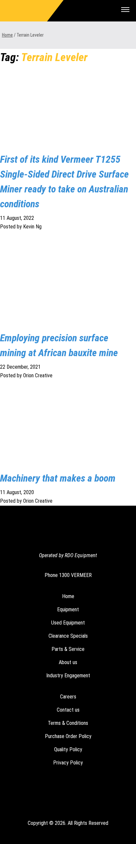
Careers (68, 696)
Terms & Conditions (68, 723)
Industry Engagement (68, 675)
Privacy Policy (68, 763)
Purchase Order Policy (68, 736)
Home (7, 35)
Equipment (68, 609)
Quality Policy (68, 749)
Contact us (68, 710)
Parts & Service (68, 649)
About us (68, 662)
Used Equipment (68, 623)
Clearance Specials (68, 636)
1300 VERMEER (75, 575)
